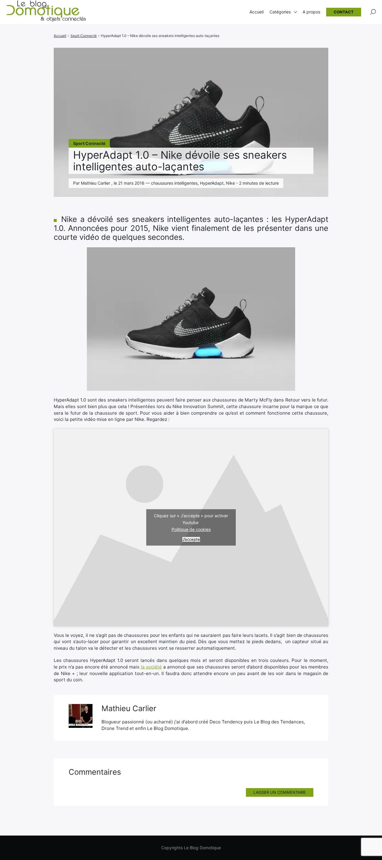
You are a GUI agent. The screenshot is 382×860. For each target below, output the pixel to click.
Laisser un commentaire (279, 792)
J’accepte (191, 539)
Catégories (280, 11)
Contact (344, 12)
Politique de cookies (191, 529)
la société (151, 667)
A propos (311, 11)
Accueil (256, 11)
